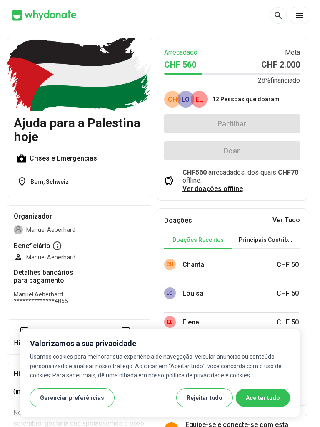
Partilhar (232, 123)
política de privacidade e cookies (208, 375)
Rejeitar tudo (204, 397)
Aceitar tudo (263, 397)
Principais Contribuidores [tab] (269, 239)
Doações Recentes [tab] (198, 239)
